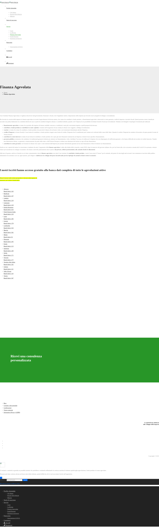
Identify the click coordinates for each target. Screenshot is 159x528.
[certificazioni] (79, 416)
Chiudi (150, 3)
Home (5, 92)
